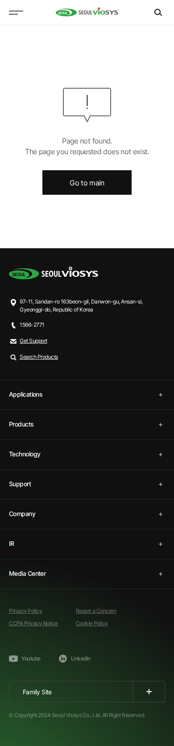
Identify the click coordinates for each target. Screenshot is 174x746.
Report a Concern (96, 610)
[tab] (87, 395)
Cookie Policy (92, 623)
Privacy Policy (25, 610)
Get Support (33, 340)
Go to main (87, 182)
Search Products (39, 356)
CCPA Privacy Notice (33, 623)
